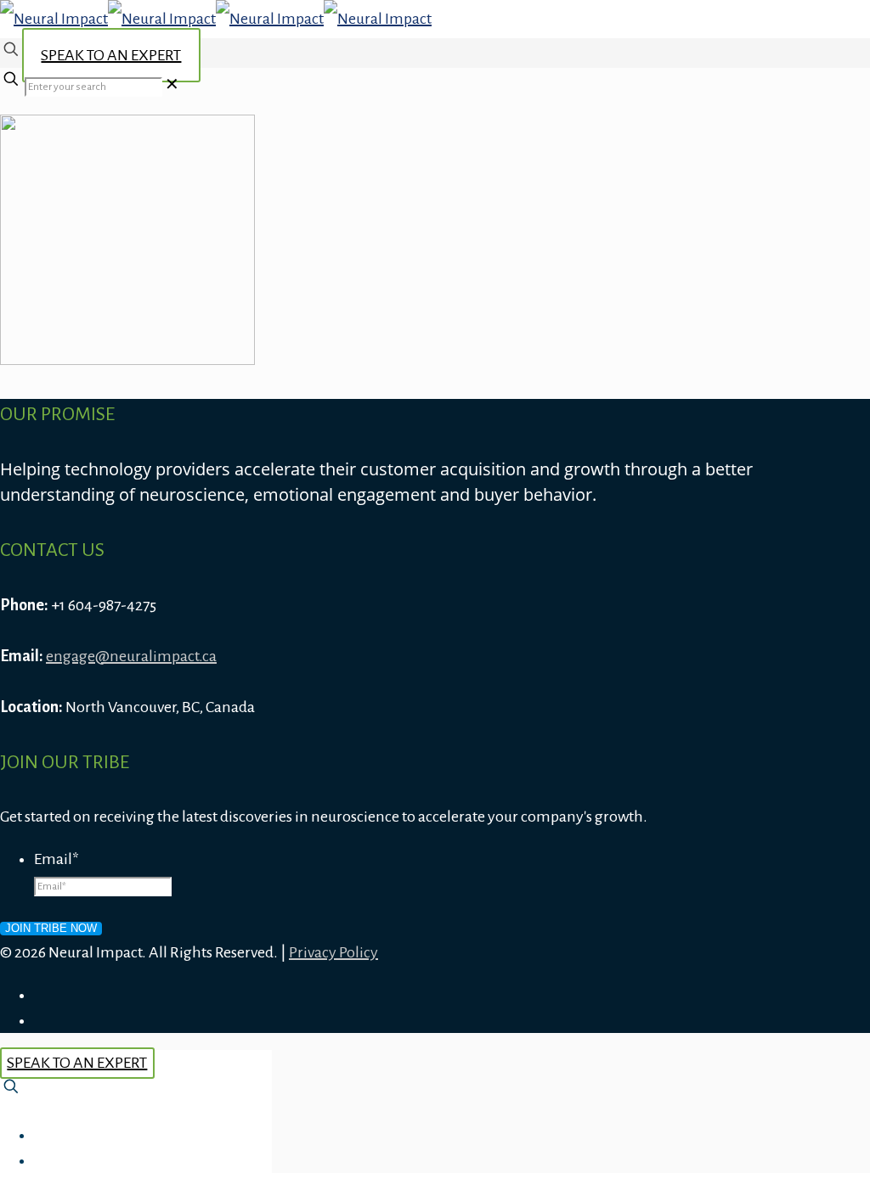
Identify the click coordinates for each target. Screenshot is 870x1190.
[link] (172, 84)
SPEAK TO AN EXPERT (111, 55)
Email (56, 858)
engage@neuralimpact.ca (131, 656)
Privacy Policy (333, 952)
